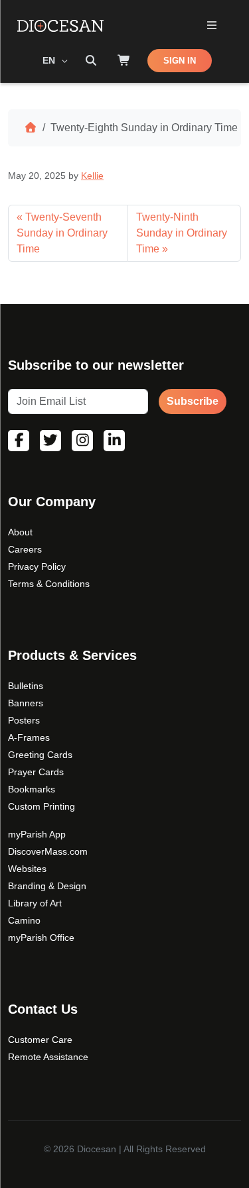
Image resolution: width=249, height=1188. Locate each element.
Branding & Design (47, 886)
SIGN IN (179, 61)
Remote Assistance (48, 1057)
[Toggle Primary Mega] (211, 26)
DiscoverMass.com (48, 851)
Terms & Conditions (49, 583)
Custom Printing (41, 806)
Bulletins (25, 685)
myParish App (37, 834)
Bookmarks (31, 789)
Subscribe (192, 401)
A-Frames (29, 737)
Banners (25, 703)
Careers (25, 549)
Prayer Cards (36, 772)
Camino (24, 920)
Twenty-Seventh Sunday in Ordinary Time (62, 232)
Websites (27, 868)
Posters (24, 720)
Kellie (92, 175)
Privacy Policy (37, 566)
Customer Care (40, 1039)
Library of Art (35, 903)
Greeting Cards (40, 754)
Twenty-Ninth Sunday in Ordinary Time (181, 232)
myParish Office (41, 937)
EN (50, 60)
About (20, 532)
